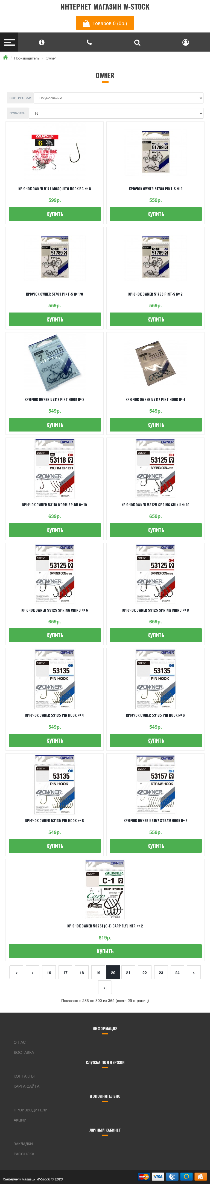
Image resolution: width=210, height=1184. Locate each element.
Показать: (18, 113)
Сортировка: (20, 98)
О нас (20, 1042)
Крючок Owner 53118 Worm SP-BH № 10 (54, 504)
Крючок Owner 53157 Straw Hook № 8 (156, 820)
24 (177, 972)
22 (144, 972)
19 (98, 972)
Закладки (23, 1143)
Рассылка (24, 1153)
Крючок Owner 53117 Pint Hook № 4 (155, 399)
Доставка (24, 1052)
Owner (51, 58)
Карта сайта (26, 1086)
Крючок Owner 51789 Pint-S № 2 (155, 294)
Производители (31, 1109)
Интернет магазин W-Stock (105, 7)
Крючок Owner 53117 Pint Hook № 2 (54, 399)
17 (65, 972)
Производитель (27, 58)
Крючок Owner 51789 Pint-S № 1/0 (54, 294)
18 (82, 972)
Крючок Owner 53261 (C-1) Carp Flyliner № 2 (105, 926)
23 (161, 972)
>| (105, 987)
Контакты (24, 1076)
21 (128, 972)
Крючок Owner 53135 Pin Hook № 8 (54, 820)
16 (49, 972)
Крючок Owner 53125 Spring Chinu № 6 (54, 610)
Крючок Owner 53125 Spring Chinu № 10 (155, 504)
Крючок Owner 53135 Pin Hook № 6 (155, 715)
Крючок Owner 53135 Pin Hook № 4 (54, 715)
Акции (20, 1120)
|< (16, 972)
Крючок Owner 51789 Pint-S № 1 (155, 188)
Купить (54, 214)
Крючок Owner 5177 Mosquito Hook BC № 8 (54, 188)
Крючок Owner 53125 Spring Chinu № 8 (155, 610)
